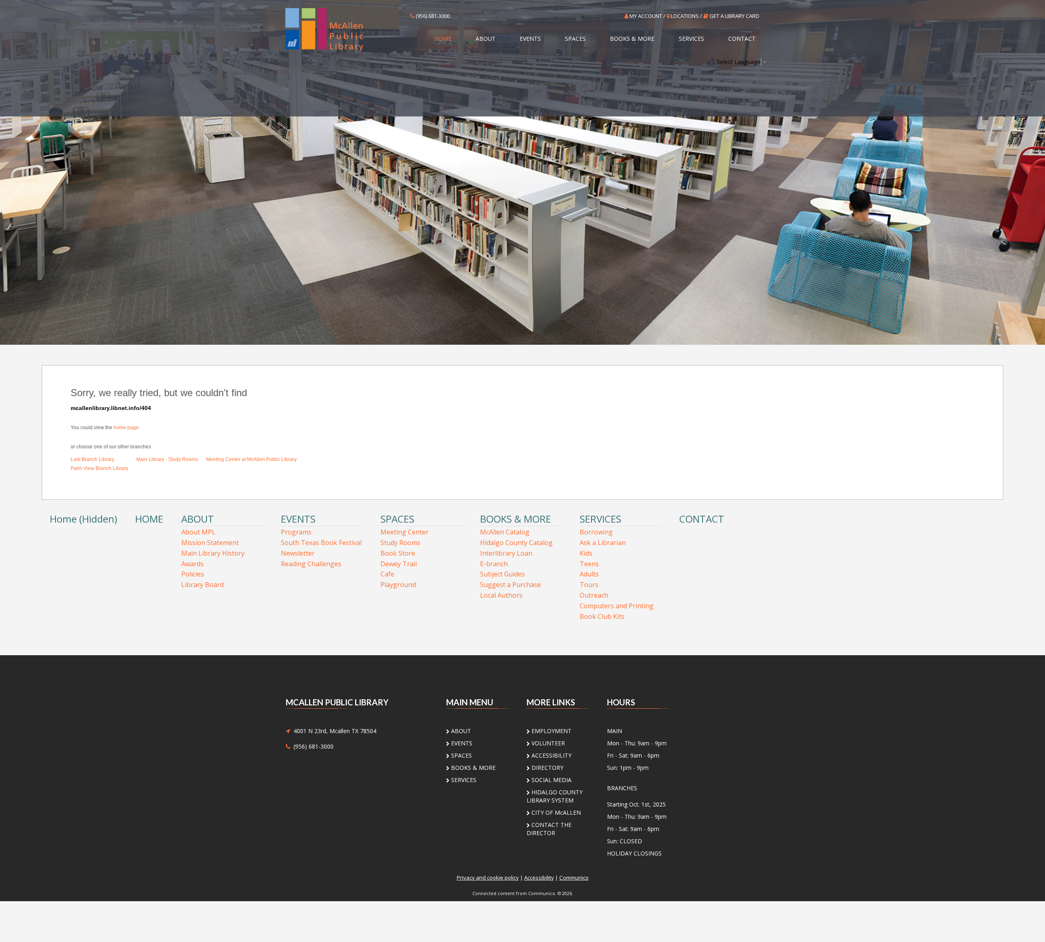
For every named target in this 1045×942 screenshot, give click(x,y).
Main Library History (213, 553)
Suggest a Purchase (510, 584)
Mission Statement (210, 542)
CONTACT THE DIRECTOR (549, 829)
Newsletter (298, 553)
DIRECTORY (546, 767)
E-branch (494, 563)
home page (126, 427)
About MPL (198, 532)
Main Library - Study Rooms (167, 459)
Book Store (397, 553)
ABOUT (486, 38)
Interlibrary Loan (506, 553)
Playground (398, 584)
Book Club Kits (602, 616)
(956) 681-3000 (432, 16)
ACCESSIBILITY (550, 755)
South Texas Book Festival (321, 542)
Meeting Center (404, 532)
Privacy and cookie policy (488, 877)
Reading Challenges (311, 563)
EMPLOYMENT (550, 731)
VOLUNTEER (547, 743)
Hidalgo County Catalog (516, 542)
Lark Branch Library (92, 459)
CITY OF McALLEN (555, 812)
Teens (589, 563)
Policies (192, 574)
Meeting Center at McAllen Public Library (251, 459)
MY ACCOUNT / (647, 16)
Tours (589, 584)
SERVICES (691, 38)
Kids (586, 553)
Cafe (387, 574)
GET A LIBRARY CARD (733, 16)
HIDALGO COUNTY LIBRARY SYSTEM (555, 796)
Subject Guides (502, 574)
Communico (574, 877)
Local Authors (501, 595)
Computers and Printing (617, 605)
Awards (192, 563)
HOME (442, 38)
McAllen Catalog (504, 532)
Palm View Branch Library (99, 468)
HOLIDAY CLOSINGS (634, 853)
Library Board (202, 584)
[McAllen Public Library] (339, 29)
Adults (589, 574)
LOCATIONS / (686, 16)
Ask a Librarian (603, 542)
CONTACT (742, 38)
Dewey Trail (398, 563)
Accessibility (539, 877)
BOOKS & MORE (632, 38)
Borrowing (596, 532)
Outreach (594, 595)
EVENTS (530, 38)
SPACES (575, 38)
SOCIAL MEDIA (550, 780)
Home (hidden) (83, 518)
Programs (296, 532)
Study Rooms (400, 542)
